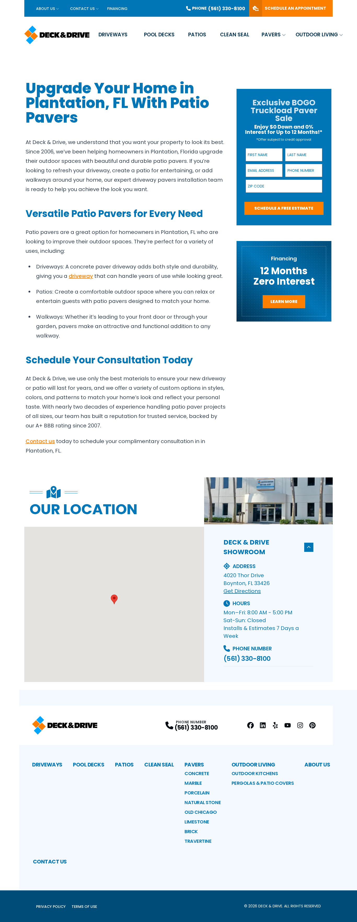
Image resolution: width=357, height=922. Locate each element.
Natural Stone (203, 802)
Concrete (197, 773)
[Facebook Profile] (250, 725)
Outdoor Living (317, 34)
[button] (114, 599)
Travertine (198, 841)
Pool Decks (159, 34)
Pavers (271, 34)
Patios (197, 34)
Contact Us (82, 8)
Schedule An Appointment (295, 8)
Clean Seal (234, 34)
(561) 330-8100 (246, 658)
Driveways (113, 34)
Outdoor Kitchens (255, 773)
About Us (45, 8)
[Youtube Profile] (287, 725)
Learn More (283, 302)
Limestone (197, 821)
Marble (193, 783)
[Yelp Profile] (275, 725)
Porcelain (197, 792)
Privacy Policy (51, 906)
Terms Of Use (84, 906)
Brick (191, 831)
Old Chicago (201, 812)
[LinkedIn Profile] (262, 725)
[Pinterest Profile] (312, 725)
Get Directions (242, 591)
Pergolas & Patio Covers (263, 783)
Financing (117, 8)
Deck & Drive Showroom (246, 547)
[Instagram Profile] (300, 725)
